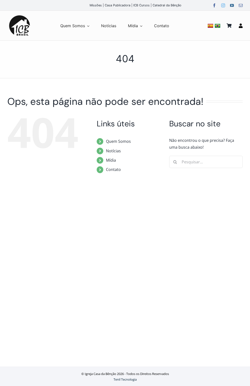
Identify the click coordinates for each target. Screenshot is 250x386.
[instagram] (223, 5)
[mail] (241, 5)
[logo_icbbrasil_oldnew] (19, 15)
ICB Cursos (141, 5)
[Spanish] (211, 25)
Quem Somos (118, 141)
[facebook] (214, 5)
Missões (96, 5)
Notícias (113, 151)
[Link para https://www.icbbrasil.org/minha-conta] (241, 26)
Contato (113, 169)
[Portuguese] (218, 25)
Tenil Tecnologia (125, 379)
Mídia (111, 160)
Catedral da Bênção (167, 5)
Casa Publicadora (117, 5)
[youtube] (232, 5)
